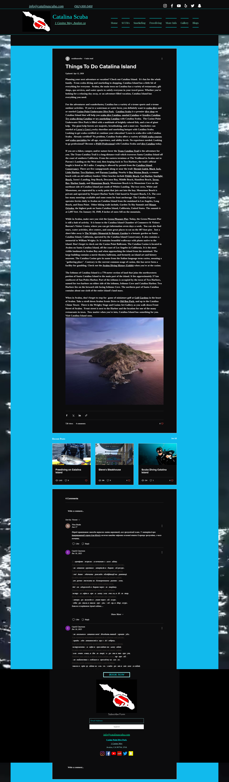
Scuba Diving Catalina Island (154, 471)
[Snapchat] (199, 5)
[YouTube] (179, 5)
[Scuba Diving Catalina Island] (157, 454)
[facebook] (172, 5)
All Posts (58, 40)
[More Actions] (162, 526)
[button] (171, 22)
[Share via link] (86, 415)
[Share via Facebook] (66, 415)
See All (174, 438)
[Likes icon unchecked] (73, 543)
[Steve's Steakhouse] (114, 454)
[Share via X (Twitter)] (73, 415)
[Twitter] (192, 5)
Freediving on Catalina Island (68, 471)
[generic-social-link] (165, 5)
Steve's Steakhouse (110, 469)
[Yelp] (185, 5)
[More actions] (162, 58)
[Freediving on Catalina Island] (71, 454)
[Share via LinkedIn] (79, 415)
